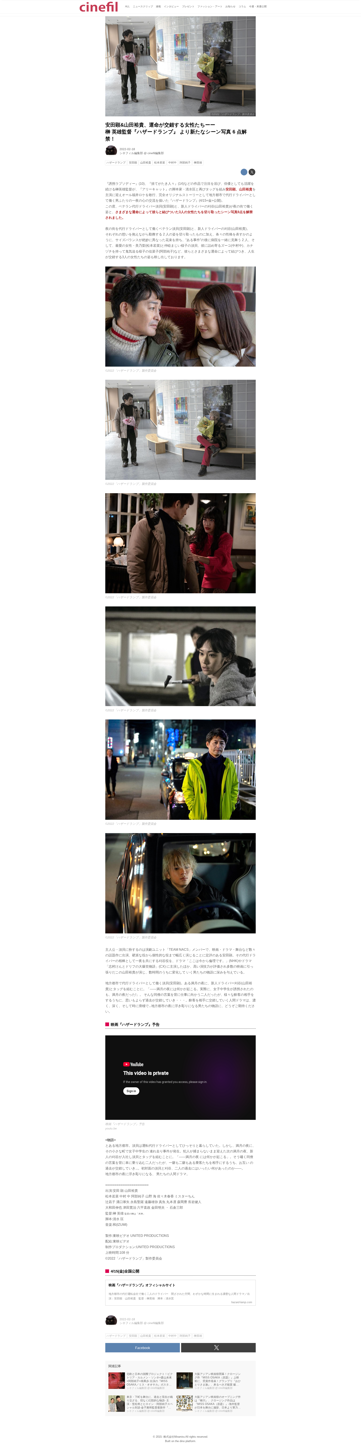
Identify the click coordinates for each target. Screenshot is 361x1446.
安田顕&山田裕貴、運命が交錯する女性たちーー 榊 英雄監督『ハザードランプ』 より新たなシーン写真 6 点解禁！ (176, 132)
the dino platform (185, 1441)
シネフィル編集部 (131, 153)
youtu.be (111, 1128)
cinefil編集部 (155, 153)
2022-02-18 (127, 149)
